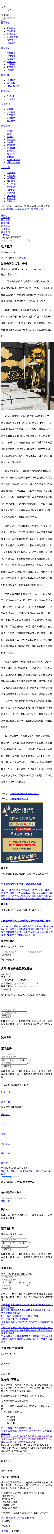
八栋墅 (26, 1439)
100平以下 (28, 1431)
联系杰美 (11, 201)
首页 (3, 20)
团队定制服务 (13, 86)
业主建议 (11, 198)
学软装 (10, 142)
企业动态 (11, 195)
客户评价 (11, 181)
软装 (41, 209)
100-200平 (38, 1431)
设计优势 (11, 112)
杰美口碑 (11, 175)
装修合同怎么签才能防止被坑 (24, 793)
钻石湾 (40, 1436)
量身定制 (11, 61)
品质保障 (5, 104)
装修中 (10, 134)
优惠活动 (11, 70)
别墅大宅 (28, 209)
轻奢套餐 (11, 56)
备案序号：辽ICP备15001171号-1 (17, 1454)
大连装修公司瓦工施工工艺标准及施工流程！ (28, 893)
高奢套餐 (11, 59)
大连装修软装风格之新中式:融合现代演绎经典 (25, 932)
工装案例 (11, 31)
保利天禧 (47, 1436)
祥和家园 (30, 1442)
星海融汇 (34, 1439)
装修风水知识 (13, 159)
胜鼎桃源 (5, 1436)
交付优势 (11, 118)
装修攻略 (11, 148)
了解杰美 (5, 167)
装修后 (10, 136)
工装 (36, 209)
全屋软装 (11, 64)
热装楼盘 (5, 91)
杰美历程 (11, 187)
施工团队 (11, 83)
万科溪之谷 (24, 1436)
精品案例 (11, 40)
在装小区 (11, 96)
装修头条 (11, 139)
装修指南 (11, 145)
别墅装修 (11, 53)
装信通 (28, 1428)
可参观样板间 (16, 1431)
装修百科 (5, 126)
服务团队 (5, 75)
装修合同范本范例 (19, 798)
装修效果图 (12, 37)
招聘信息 (11, 190)
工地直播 (11, 99)
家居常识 (11, 151)
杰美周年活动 (7, 209)
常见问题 (11, 193)
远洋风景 (10, 1442)
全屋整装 (19, 209)
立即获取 (5, 989)
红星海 (33, 1436)
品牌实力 (11, 109)
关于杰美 (11, 172)
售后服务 (11, 178)
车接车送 (5, 1431)
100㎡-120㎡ (17, 1171)
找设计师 (11, 80)
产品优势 (11, 115)
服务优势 (11, 121)
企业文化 (11, 184)
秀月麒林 (5, 1439)
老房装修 (11, 67)
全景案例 (11, 43)
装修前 (10, 131)
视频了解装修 (13, 162)
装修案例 (5, 23)
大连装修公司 (7, 1428)
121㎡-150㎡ (29, 1171)
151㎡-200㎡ (40, 1171)
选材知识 (11, 157)
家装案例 (11, 28)
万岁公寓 (14, 1436)
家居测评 (11, 154)
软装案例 (11, 34)
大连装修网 (19, 1428)
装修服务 (5, 48)
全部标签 (5, 1433)
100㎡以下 (6, 1171)
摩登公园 (43, 1439)
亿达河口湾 (20, 1442)
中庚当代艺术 (16, 1439)
